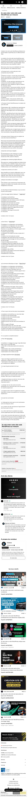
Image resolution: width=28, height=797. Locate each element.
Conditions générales (13, 783)
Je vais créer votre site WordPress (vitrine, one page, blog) (12, 720)
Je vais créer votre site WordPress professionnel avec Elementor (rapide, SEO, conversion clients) (13, 617)
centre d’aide (15, 738)
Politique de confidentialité (13, 785)
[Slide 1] (18, 37)
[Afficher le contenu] (25, 759)
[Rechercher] (16, 2)
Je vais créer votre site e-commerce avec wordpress (12, 591)
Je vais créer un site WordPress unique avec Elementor (13, 642)
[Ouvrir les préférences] (19, 2)
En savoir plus (13, 557)
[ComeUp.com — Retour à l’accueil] (2, 2)
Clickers (15, 43)
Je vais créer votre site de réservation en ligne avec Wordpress (12, 694)
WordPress (4, 10)
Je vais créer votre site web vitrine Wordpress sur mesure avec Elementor (12, 669)
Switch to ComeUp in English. (12, 790)
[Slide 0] (6, 37)
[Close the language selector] (21, 790)
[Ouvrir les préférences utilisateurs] (25, 2)
